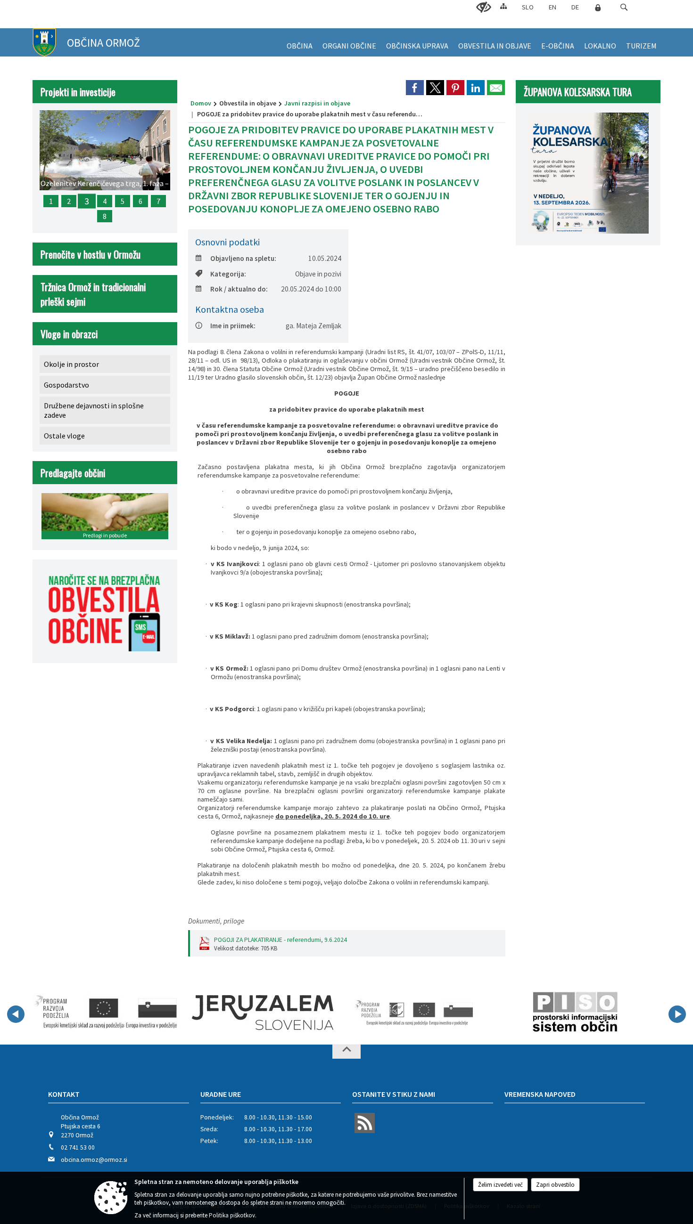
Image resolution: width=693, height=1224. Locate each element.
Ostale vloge (64, 435)
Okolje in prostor (71, 364)
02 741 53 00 (78, 1147)
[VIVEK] (106, 1012)
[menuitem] (299, 42)
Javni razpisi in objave (317, 103)
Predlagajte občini (73, 472)
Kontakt (64, 1094)
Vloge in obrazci (69, 333)
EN (552, 7)
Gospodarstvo (66, 384)
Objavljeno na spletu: (243, 258)
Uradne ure (220, 1094)
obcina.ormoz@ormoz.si (94, 1160)
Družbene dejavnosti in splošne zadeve (94, 410)
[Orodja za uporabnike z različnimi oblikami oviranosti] (483, 7)
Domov (200, 103)
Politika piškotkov (232, 1215)
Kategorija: (228, 273)
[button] (623, 7)
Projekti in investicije (78, 91)
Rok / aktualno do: (239, 288)
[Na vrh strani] (346, 1052)
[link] (414, 87)
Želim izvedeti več (500, 1185)
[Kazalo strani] (503, 5)
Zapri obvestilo (555, 1185)
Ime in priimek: (233, 325)
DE (575, 7)
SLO (528, 7)
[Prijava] (598, 7)
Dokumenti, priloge (216, 920)
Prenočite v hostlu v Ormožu (90, 254)
